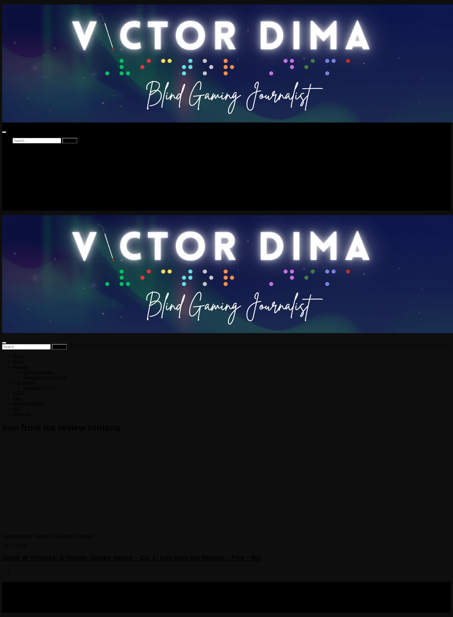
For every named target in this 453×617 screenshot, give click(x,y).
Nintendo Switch (28, 197)
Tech (17, 202)
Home (18, 150)
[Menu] (4, 132)
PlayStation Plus (39, 181)
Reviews (21, 160)
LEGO (19, 186)
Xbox (18, 192)
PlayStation (24, 176)
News (18, 155)
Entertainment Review (44, 171)
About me (22, 207)
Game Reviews (38, 166)
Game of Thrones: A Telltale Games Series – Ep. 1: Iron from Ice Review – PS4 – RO (131, 557)
